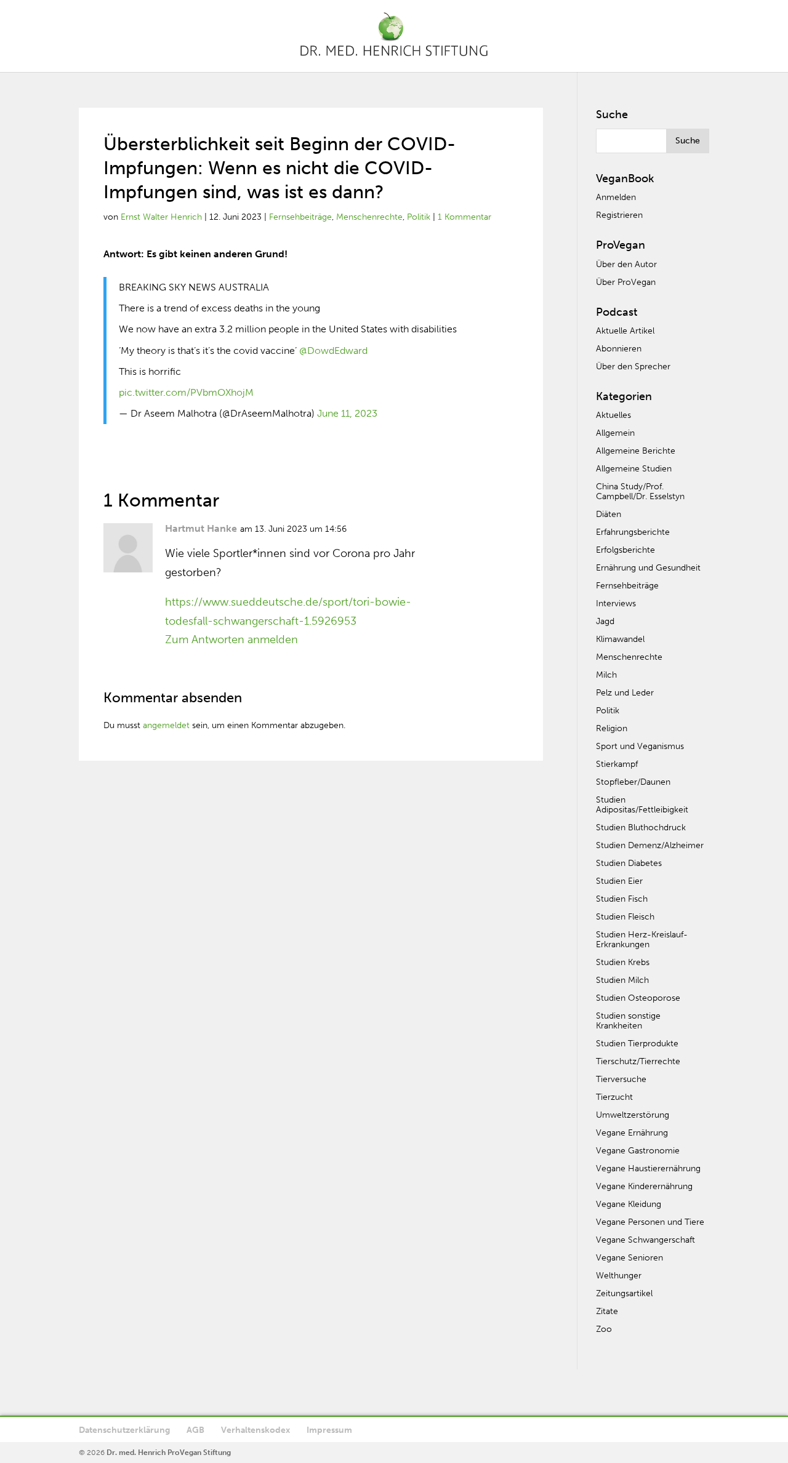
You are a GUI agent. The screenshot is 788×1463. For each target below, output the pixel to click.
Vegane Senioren (629, 1258)
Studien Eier (619, 881)
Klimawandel (620, 639)
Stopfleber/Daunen (633, 782)
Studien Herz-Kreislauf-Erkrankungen (642, 939)
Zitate (607, 1311)
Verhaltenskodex (255, 1430)
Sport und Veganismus (640, 746)
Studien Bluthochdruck (641, 827)
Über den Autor (626, 264)
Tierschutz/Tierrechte (638, 1061)
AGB (195, 1430)
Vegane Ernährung (632, 1133)
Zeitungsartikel (624, 1293)
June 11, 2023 (347, 413)
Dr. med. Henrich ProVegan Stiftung (169, 1452)
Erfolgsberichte (625, 550)
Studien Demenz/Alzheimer (650, 845)
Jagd (605, 621)
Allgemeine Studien (634, 468)
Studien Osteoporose (638, 998)
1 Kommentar (464, 217)
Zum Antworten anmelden (231, 639)
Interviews (616, 603)
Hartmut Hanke (201, 528)
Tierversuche (621, 1079)
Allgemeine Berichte (635, 451)
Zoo (604, 1329)
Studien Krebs (622, 962)
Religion (611, 728)
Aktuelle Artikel (625, 331)
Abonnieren (618, 348)
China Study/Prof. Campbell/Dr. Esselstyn (640, 491)
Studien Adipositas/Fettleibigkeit (642, 805)
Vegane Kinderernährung (644, 1186)
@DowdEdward (333, 350)
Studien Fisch (622, 899)
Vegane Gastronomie (638, 1150)
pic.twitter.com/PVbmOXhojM (186, 392)
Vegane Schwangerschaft (645, 1240)
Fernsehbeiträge (300, 217)
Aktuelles (613, 415)
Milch (606, 675)
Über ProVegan (626, 282)
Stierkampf (617, 764)
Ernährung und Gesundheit (648, 568)
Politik (418, 217)
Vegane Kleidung (628, 1204)
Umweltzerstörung (632, 1115)
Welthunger (618, 1275)
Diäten (608, 514)
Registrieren (619, 215)
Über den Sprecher (633, 366)
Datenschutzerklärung (124, 1430)
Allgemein (615, 433)
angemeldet (166, 725)
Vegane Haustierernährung (648, 1168)
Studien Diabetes (629, 863)
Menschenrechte (369, 217)
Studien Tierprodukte (637, 1043)
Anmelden (616, 197)
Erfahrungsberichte (633, 532)
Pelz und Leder (625, 692)
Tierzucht (614, 1097)
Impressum (329, 1430)
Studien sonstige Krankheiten (628, 1021)
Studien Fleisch (625, 917)
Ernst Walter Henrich (161, 217)
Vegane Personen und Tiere (650, 1222)
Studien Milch (622, 980)
